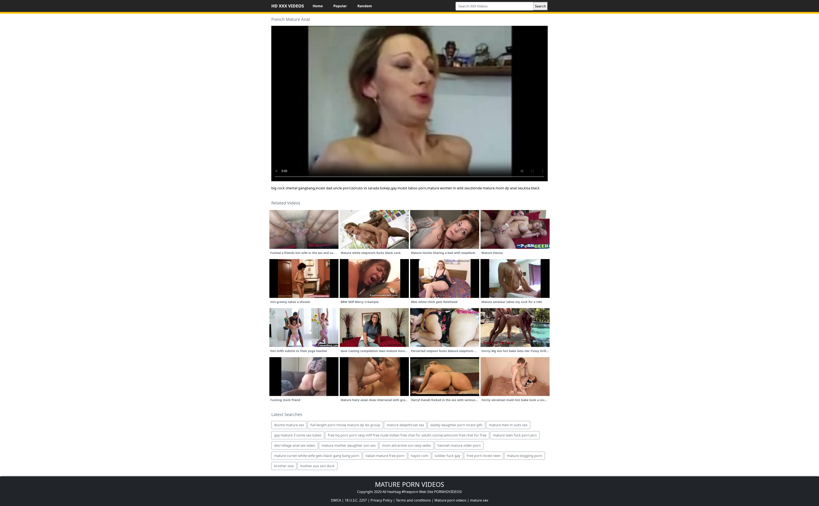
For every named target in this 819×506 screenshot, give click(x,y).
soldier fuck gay (447, 455)
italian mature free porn (385, 455)
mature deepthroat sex (405, 425)
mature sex (479, 500)
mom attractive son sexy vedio (406, 445)
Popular (340, 6)
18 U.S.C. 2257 (356, 500)
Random (364, 6)
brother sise (284, 466)
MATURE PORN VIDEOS (409, 484)
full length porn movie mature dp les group (345, 425)
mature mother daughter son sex (349, 445)
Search (540, 6)
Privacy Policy (381, 500)
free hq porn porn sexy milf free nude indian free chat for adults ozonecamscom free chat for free (407, 435)
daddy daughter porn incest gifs (456, 425)
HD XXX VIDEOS (287, 6)
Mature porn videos (450, 500)
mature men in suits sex (508, 425)
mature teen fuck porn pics (515, 435)
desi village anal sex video (294, 445)
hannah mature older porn (459, 445)
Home (318, 6)
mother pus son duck (317, 466)
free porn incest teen (484, 455)
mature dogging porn (524, 455)
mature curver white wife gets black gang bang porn (316, 455)
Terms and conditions (413, 500)
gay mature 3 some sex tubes (297, 435)
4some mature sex (289, 425)
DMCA (336, 500)
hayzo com (419, 455)
